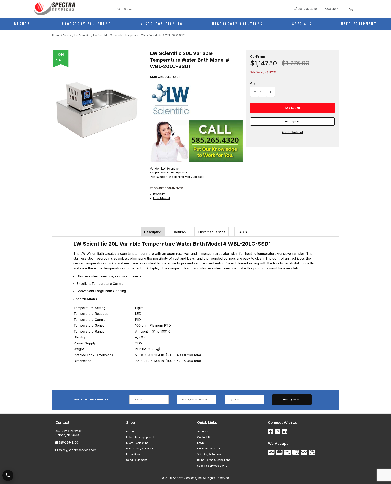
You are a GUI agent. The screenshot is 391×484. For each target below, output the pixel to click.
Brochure (159, 194)
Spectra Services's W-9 (212, 465)
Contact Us (204, 437)
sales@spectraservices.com (77, 450)
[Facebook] (270, 431)
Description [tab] (153, 232)
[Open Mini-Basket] (351, 9)
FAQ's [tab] (242, 232)
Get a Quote (292, 121)
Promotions (133, 454)
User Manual (161, 198)
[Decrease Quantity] (254, 92)
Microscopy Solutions (140, 448)
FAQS (200, 442)
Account (330, 8)
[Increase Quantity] (270, 92)
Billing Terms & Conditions (213, 459)
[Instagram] (277, 431)
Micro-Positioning (137, 442)
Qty (252, 83)
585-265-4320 (307, 8)
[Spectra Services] (54, 8)
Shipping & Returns (209, 454)
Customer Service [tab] (211, 232)
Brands (130, 431)
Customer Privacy (208, 448)
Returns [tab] (180, 232)
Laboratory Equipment (140, 437)
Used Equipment (136, 459)
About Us (203, 431)
